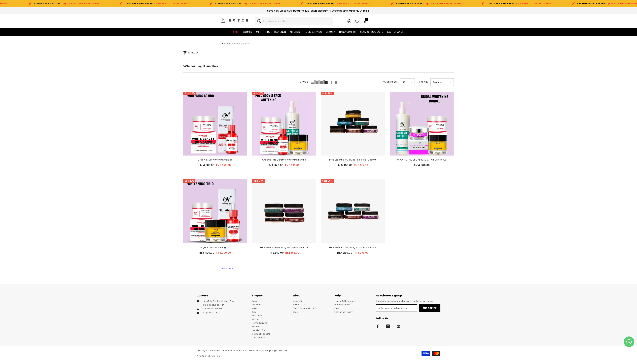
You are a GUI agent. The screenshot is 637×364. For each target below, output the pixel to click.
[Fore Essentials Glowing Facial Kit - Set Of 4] (284, 211)
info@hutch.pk (209, 312)
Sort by (423, 82)
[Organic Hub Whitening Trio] (215, 211)
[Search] (294, 21)
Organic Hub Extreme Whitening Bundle (284, 159)
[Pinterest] (398, 326)
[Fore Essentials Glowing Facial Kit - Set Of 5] (353, 211)
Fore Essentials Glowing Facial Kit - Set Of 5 (353, 247)
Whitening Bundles (241, 43)
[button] (312, 82)
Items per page (389, 82)
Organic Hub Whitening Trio (215, 247)
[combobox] (297, 21)
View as (304, 82)
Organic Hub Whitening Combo (215, 159)
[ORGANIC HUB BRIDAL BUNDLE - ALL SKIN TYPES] (422, 124)
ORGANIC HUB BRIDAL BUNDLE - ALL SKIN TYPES (422, 159)
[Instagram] (388, 326)
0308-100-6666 (359, 10)
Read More (227, 268)
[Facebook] (378, 326)
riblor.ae (215, 356)
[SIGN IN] (349, 21)
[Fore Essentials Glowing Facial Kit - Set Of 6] (353, 124)
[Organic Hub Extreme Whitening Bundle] (284, 124)
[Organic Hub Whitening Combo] (215, 124)
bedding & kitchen (305, 10)
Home (224, 43)
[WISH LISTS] (357, 21)
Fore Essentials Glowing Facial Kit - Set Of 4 (284, 247)
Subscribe (430, 308)
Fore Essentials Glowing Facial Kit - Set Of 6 (353, 159)
